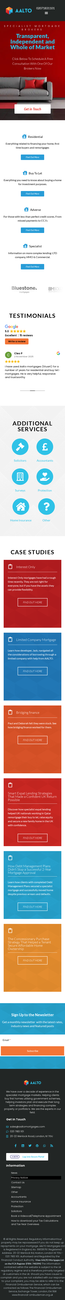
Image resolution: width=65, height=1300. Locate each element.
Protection (45, 490)
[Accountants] (44, 447)
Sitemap (16, 1187)
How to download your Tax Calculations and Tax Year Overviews (34, 1222)
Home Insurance (21, 520)
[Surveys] (20, 476)
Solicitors (20, 460)
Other (46, 520)
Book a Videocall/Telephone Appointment (36, 1216)
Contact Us (17, 1182)
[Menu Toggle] (46, 13)
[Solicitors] (20, 447)
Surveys (20, 490)
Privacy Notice (19, 1177)
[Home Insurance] (20, 506)
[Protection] (44, 476)
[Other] (46, 506)
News (14, 1173)
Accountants (45, 460)
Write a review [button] (17, 341)
